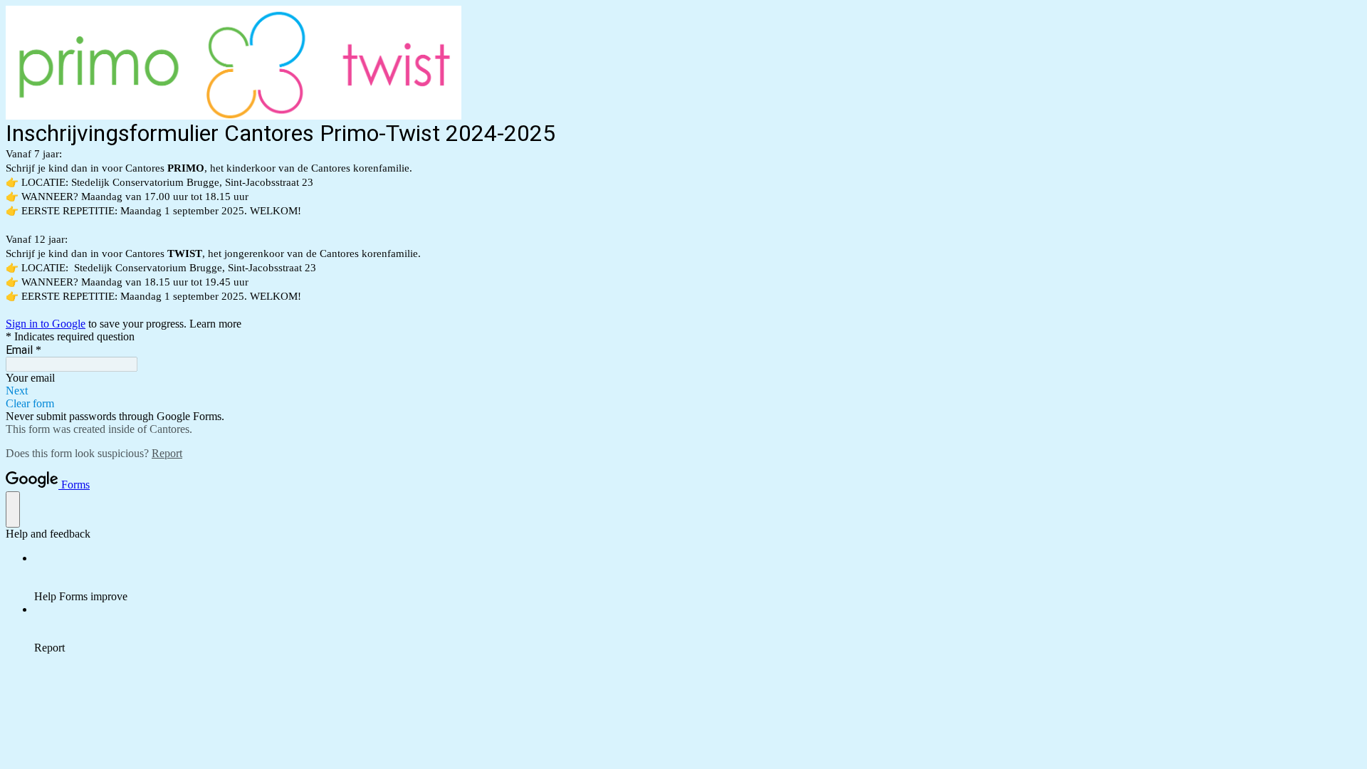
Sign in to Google (45, 324)
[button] (683, 390)
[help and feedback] (13, 509)
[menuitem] (697, 577)
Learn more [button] (215, 324)
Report (167, 453)
